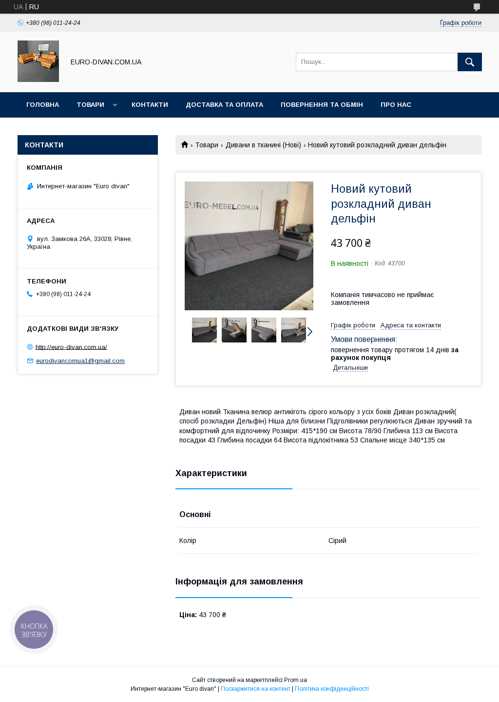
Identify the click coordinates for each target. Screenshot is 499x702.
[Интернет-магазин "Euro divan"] (38, 79)
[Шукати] (470, 62)
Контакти (150, 104)
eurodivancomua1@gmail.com (80, 360)
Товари (90, 104)
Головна (42, 104)
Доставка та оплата (224, 104)
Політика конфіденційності (332, 688)
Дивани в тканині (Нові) (263, 145)
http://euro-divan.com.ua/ (71, 346)
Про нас (396, 104)
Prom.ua (295, 680)
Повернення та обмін (322, 104)
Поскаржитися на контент (255, 688)
